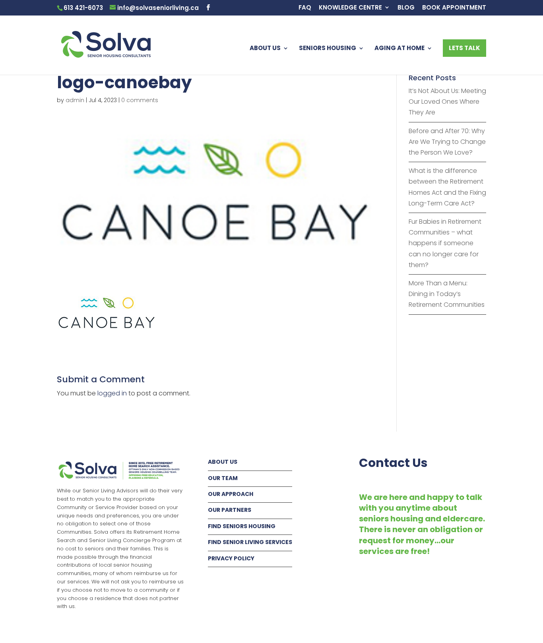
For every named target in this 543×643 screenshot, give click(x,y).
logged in (112, 393)
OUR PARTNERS (229, 510)
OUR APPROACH (230, 494)
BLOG (406, 8)
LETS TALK (464, 48)
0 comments (139, 100)
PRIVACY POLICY (231, 558)
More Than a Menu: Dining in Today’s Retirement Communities (447, 294)
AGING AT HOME (399, 48)
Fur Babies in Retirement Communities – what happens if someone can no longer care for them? (445, 243)
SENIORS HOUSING (327, 48)
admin (75, 100)
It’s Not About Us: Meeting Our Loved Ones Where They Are (447, 101)
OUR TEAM (223, 478)
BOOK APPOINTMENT (454, 8)
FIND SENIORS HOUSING (241, 526)
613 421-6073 (83, 8)
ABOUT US (265, 48)
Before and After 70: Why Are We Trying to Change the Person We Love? (447, 141)
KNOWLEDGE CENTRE (350, 8)
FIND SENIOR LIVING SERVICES (250, 542)
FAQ (305, 8)
